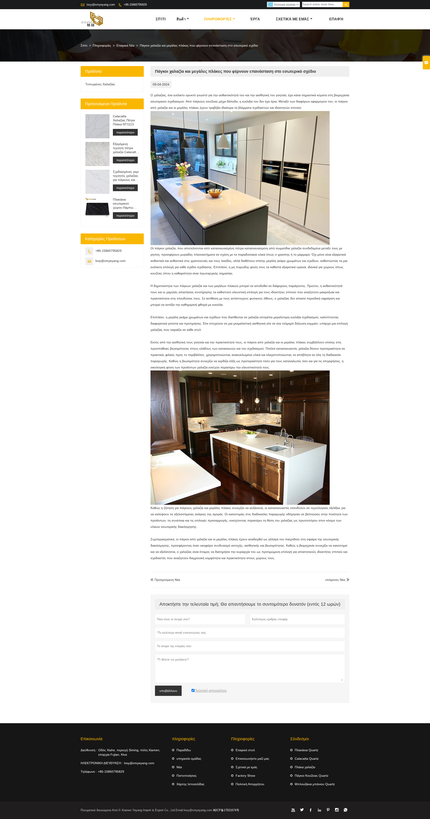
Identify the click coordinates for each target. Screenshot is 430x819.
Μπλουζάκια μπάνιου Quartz (315, 784)
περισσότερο (125, 132)
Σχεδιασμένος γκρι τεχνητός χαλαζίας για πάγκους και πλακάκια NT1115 (126, 176)
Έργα (255, 19)
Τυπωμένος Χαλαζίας (100, 84)
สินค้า (181, 19)
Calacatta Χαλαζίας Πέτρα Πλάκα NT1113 (124, 120)
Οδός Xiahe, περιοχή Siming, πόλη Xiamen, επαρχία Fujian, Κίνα (129, 752)
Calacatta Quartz (307, 758)
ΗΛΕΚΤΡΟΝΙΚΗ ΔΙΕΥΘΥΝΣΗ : (102, 763)
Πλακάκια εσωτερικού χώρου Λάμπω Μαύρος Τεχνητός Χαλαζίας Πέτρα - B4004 (125, 204)
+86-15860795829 (135, 4)
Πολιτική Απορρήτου (250, 784)
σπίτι (161, 19)
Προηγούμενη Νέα (165, 580)
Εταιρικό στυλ (245, 750)
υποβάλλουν (168, 691)
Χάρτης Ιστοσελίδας (190, 784)
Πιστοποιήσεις (186, 775)
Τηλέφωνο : (89, 771)
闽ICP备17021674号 (226, 810)
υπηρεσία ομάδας (188, 758)
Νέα (179, 767)
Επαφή (336, 19)
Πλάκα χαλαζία (305, 767)
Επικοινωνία (91, 739)
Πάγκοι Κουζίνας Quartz (311, 775)
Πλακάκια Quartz (306, 750)
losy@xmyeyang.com (101, 4)
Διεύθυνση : (89, 750)
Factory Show (245, 775)
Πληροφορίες (218, 19)
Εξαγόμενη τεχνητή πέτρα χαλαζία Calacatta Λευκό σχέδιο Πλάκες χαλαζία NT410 (125, 148)
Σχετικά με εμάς (246, 767)
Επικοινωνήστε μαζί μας (252, 758)
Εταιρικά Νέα (125, 45)
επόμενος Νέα (335, 580)
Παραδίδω (183, 750)
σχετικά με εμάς (292, 19)
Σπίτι (84, 45)
